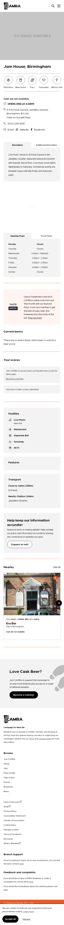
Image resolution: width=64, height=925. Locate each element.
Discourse (8, 838)
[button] (59, 603)
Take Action (9, 777)
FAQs (31, 738)
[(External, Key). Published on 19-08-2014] (32, 606)
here (21, 863)
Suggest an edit (19, 544)
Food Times (46, 236)
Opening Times (17, 236)
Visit (6, 768)
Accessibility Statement (15, 815)
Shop (6, 806)
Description (17, 145)
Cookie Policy (10, 825)
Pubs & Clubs (9, 773)
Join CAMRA (9, 759)
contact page (45, 738)
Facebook (39, 129)
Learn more (28, 911)
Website (24, 129)
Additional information (46, 145)
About (6, 763)
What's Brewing (11, 843)
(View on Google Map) (18, 117)
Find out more (35, 317)
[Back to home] (12, 6)
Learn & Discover (12, 802)
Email (11, 129)
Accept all (10, 918)
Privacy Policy (10, 811)
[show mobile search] (53, 6)
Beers (6, 791)
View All (56, 567)
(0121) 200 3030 (16, 123)
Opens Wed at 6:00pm (21, 103)
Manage (26, 919)
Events (7, 782)
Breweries (8, 786)
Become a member (15, 378)
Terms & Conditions (13, 834)
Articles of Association (14, 820)
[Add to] (55, 578)
